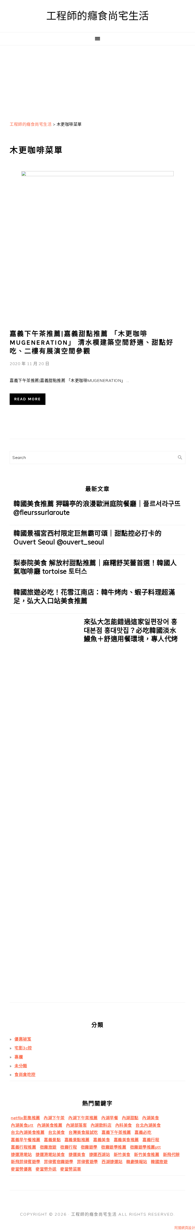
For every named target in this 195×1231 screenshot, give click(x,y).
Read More (27, 398)
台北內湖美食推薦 (27, 1132)
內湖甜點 (130, 1117)
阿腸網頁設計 (184, 1228)
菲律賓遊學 (87, 1161)
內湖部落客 (76, 1125)
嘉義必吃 (143, 1132)
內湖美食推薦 (49, 1125)
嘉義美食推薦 (126, 1139)
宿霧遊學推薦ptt (145, 1147)
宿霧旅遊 (48, 1147)
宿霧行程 (68, 1147)
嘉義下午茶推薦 (116, 1132)
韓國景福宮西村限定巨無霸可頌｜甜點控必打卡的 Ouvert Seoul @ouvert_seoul (87, 537)
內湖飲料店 (101, 1125)
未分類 (20, 1065)
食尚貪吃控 (25, 1074)
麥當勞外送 (46, 1169)
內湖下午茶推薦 (83, 1117)
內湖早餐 (109, 1117)
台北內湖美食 (148, 1125)
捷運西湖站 (99, 1154)
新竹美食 (122, 1154)
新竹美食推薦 (146, 1154)
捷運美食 (77, 1154)
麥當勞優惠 (21, 1169)
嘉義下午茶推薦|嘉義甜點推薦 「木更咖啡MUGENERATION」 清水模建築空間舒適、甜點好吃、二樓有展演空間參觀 (92, 342)
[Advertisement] (97, 81)
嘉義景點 (52, 1139)
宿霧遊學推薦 (113, 1147)
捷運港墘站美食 (50, 1154)
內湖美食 (150, 1117)
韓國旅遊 (159, 1161)
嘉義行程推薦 (23, 1147)
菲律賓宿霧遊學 (58, 1161)
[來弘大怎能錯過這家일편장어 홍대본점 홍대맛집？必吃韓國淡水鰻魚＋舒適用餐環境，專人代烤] (45, 810)
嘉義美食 (101, 1139)
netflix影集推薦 (25, 1117)
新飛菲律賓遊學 (25, 1161)
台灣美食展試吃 (83, 1132)
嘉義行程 (150, 1139)
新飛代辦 (171, 1154)
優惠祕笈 (22, 1039)
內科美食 (123, 1125)
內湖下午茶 (54, 1117)
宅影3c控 (23, 1047)
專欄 (18, 1056)
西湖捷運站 (112, 1161)
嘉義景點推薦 (77, 1139)
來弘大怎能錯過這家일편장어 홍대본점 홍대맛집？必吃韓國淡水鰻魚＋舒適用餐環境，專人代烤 (131, 630)
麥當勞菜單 (70, 1169)
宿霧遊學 (89, 1147)
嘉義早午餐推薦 (25, 1139)
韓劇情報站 (136, 1161)
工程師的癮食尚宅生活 (97, 16)
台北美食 (56, 1132)
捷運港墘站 (21, 1154)
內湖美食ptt (22, 1125)
